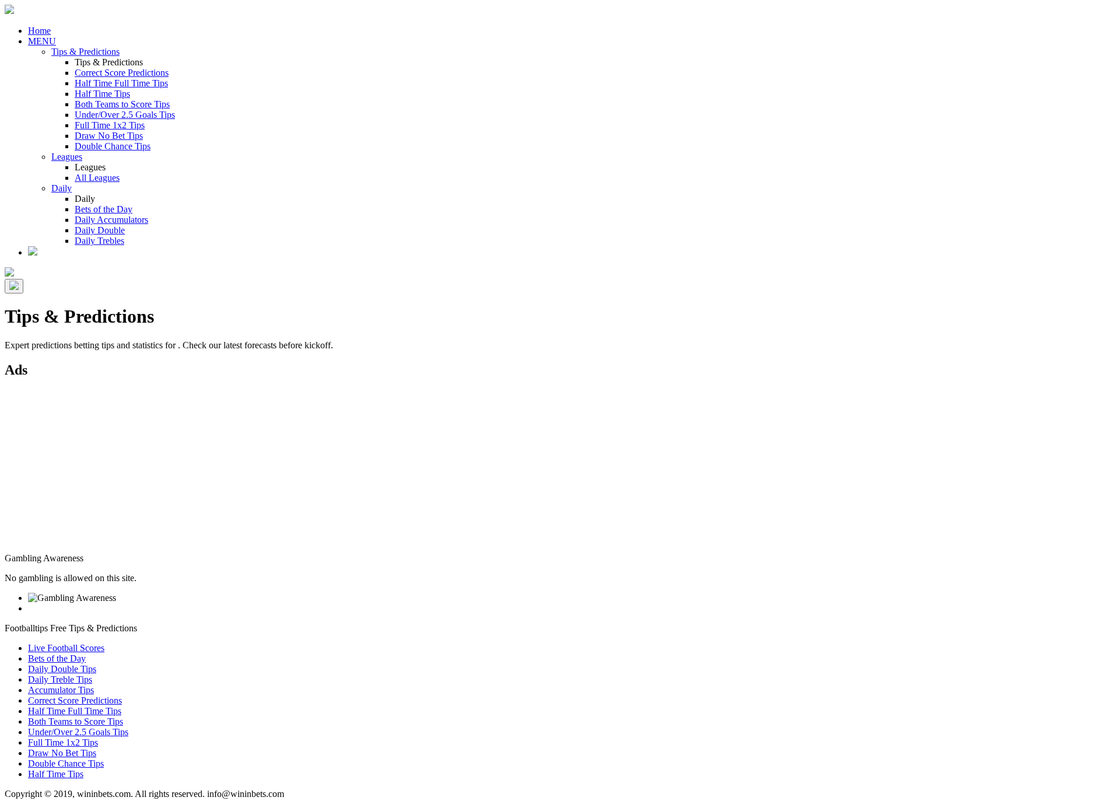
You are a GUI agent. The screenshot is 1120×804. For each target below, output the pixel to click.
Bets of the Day (103, 209)
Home (39, 31)
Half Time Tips (102, 94)
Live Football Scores (66, 648)
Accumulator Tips (61, 690)
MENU (42, 41)
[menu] (14, 286)
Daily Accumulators (111, 220)
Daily (61, 188)
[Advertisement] (355, 471)
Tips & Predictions (85, 52)
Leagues (66, 157)
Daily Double (100, 230)
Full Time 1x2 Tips (110, 125)
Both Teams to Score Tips (122, 104)
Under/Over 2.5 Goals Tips (125, 115)
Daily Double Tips (62, 669)
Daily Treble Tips (60, 679)
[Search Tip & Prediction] (32, 252)
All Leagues (97, 178)
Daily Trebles (99, 241)
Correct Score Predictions (122, 73)
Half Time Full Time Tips (121, 83)
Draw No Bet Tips (109, 136)
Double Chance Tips (112, 146)
